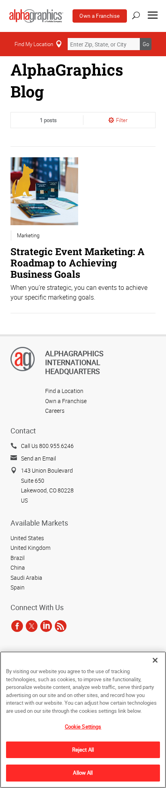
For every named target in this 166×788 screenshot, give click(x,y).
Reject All (83, 749)
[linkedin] (46, 626)
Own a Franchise (99, 15)
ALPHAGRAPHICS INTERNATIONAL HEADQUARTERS (74, 362)
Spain (17, 587)
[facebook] (17, 626)
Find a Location (64, 391)
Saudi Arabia (26, 577)
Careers (54, 410)
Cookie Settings (83, 726)
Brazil (17, 558)
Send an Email (38, 458)
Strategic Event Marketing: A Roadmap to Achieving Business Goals (77, 262)
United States (27, 538)
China (17, 567)
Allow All (83, 772)
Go (146, 44)
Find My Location (34, 44)
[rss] (60, 626)
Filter (121, 120)
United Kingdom (30, 547)
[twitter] (31, 626)
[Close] (155, 660)
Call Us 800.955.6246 (47, 446)
